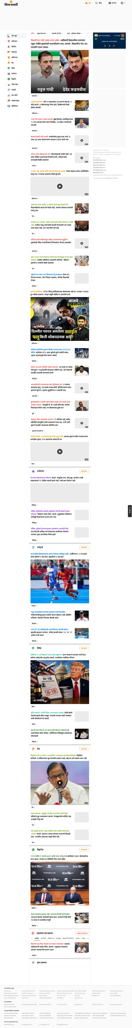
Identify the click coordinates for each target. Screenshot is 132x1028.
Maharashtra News (9, 1004)
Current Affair (113, 993)
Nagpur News (78, 1004)
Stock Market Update (80, 991)
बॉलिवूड (34, 505)
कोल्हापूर (34, 378)
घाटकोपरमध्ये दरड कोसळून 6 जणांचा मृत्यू (83, 1015)
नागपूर (83, 938)
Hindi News (60, 998)
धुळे (33, 413)
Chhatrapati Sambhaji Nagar (29, 1004)
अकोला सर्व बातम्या (82, 933)
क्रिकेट (34, 286)
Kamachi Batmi (96, 993)
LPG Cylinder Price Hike (28, 991)
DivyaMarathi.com (99, 167)
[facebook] (77, 96)
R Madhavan (95, 995)
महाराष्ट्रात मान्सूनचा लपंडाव (10, 1015)
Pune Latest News (62, 1004)
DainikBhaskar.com (99, 160)
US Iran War (7, 991)
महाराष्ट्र (34, 96)
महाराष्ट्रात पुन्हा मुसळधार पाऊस (81, 1018)
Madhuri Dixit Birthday (45, 998)
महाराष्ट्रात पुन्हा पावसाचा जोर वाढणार (65, 1015)
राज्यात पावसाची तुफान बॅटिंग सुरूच (64, 1018)
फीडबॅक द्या (130, 510)
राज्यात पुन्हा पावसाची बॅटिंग (45, 1015)
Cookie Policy (108, 154)
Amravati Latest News (10, 1006)
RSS (101, 154)
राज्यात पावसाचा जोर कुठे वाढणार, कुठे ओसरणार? (118, 1013)
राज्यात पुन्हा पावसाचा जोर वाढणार (11, 1013)
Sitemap (106, 150)
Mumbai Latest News (45, 1004)
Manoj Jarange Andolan (10, 993)
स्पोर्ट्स (33, 606)
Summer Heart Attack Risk (29, 995)
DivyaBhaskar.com (99, 162)
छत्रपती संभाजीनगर (37, 431)
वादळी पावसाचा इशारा (8, 1018)
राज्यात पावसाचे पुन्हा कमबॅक (98, 1015)
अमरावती (34, 396)
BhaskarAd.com (98, 172)
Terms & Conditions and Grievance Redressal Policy (107, 152)
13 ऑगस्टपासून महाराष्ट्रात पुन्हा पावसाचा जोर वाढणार (118, 1015)
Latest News (25, 998)
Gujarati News (78, 998)
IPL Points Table (61, 995)
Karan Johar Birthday (10, 998)
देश (33, 216)
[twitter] (82, 96)
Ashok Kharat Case (80, 993)
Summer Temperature (27, 993)
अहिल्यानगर (51, 938)
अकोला (37, 938)
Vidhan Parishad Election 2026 (65, 991)
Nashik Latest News (97, 1004)
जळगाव (78, 938)
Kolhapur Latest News (116, 1004)
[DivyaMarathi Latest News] (11, 5)
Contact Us (96, 154)
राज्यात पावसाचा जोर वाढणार (28, 1015)
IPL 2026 (77, 995)
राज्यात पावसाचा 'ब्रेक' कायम (63, 1013)
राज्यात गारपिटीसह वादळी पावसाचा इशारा (30, 1018)
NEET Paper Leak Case (98, 991)
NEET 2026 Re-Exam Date (11, 995)
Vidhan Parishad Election (116, 991)
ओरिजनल (34, 113)
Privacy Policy (117, 154)
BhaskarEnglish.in (99, 165)
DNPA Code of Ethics (112, 178)
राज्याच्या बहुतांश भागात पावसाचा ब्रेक (82, 1013)
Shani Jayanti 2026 (44, 993)
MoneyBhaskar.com (99, 170)
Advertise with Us (98, 150)
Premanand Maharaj (115, 995)
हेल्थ (33, 464)
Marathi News (43, 995)
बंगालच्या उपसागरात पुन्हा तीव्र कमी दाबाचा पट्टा (100, 1013)
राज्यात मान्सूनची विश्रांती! (44, 1013)
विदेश (33, 706)
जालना (34, 166)
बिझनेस (34, 742)
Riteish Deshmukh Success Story (65, 993)
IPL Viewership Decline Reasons (47, 991)
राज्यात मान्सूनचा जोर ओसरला (28, 1013)
